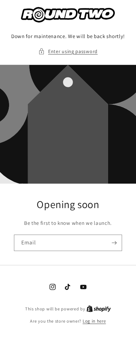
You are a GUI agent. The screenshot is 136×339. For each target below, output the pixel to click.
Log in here (94, 321)
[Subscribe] (114, 243)
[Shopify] (98, 309)
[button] (68, 51)
